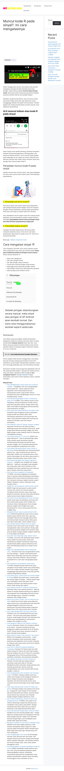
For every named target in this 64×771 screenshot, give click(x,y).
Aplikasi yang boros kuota (18, 240)
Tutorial (24, 375)
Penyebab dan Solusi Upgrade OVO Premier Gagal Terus (54, 44)
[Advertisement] (21, 44)
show (13, 60)
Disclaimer (26, 10)
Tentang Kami (27, 6)
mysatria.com (34, 768)
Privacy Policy (48, 6)
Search (50, 20)
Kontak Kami (37, 6)
